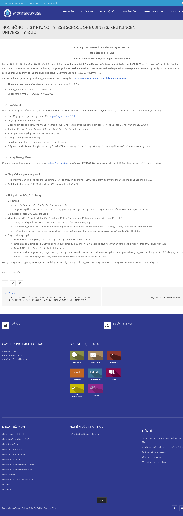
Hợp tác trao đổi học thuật (13, 355)
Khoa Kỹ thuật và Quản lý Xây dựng (17, 469)
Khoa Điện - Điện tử (10, 444)
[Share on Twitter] (13, 283)
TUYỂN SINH (87, 11)
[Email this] (20, 283)
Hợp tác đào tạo (9, 351)
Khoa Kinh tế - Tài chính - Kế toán (16, 439)
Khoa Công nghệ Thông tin (13, 454)
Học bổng (17, 272)
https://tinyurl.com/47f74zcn (64, 116)
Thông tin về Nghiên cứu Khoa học (84, 434)
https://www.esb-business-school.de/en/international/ (100, 78)
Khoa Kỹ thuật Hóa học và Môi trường (18, 479)
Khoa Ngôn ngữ (9, 474)
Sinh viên (34, 2)
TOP (101, 500)
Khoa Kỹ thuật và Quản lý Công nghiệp (18, 464)
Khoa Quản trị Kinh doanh (13, 434)
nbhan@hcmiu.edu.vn (58, 162)
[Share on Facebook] (5, 283)
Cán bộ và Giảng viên (14, 2)
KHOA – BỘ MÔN (108, 11)
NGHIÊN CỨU (129, 11)
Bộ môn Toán (8, 489)
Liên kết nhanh (50, 2)
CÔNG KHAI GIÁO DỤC (153, 11)
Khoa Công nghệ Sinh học (13, 449)
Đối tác (15, 323)
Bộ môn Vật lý (8, 484)
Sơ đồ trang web (123, 323)
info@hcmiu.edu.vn (158, 462)
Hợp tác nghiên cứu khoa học (14, 359)
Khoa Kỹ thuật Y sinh (11, 459)
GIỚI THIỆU (68, 11)
